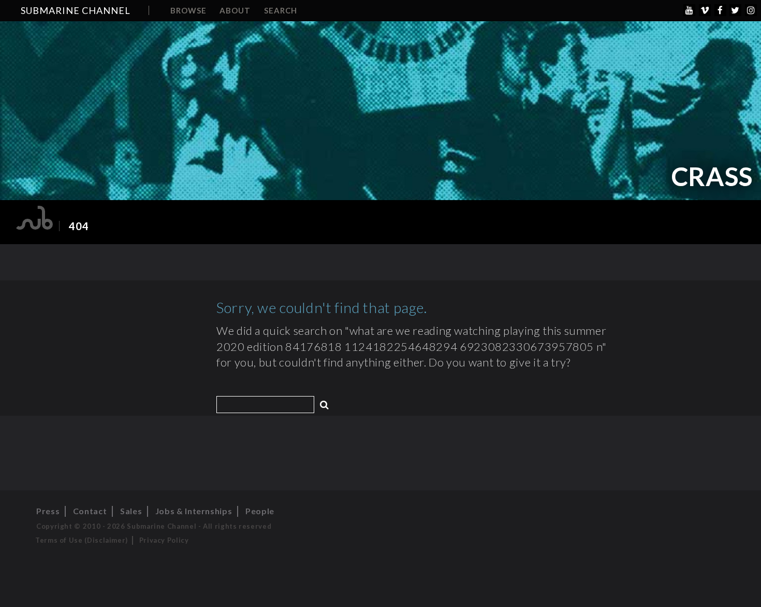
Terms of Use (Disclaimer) (81, 540)
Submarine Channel (75, 10)
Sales (131, 511)
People (259, 511)
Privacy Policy (164, 540)
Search (280, 10)
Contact (90, 511)
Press (48, 511)
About (235, 10)
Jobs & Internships (193, 511)
